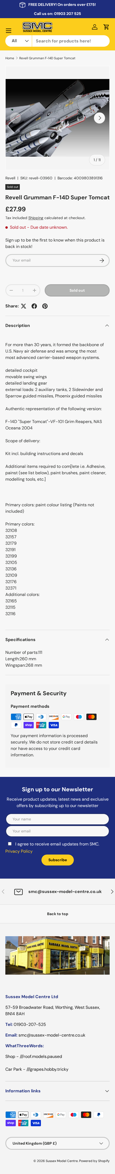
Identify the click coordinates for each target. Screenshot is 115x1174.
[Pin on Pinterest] (45, 306)
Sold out (77, 290)
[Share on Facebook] (34, 306)
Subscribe (57, 859)
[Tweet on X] (23, 306)
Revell (10, 178)
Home (9, 58)
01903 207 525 (67, 13)
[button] (106, 27)
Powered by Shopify (94, 1161)
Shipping (35, 217)
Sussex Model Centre (62, 1161)
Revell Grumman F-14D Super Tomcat (47, 58)
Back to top (57, 913)
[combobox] (57, 41)
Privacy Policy (19, 851)
